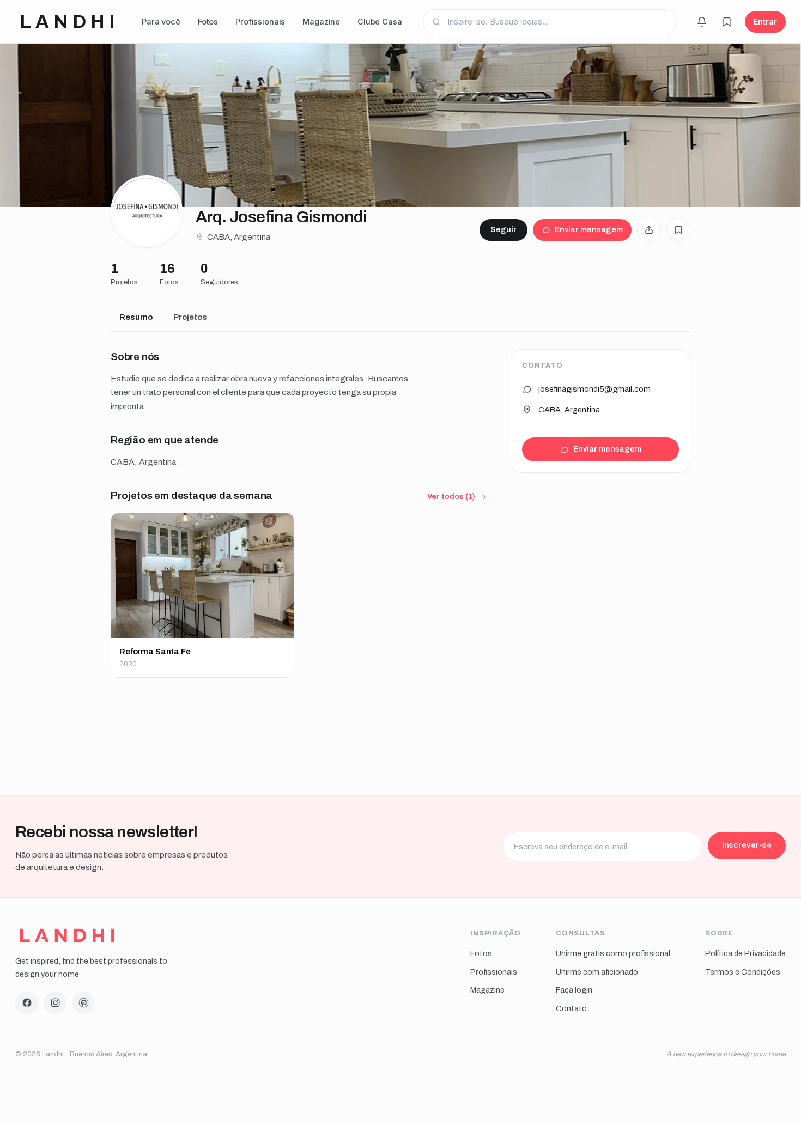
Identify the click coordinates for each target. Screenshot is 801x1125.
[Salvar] (678, 230)
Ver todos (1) (451, 496)
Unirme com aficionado (597, 972)
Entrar (765, 21)
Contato (571, 1008)
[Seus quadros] (726, 21)
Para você (161, 21)
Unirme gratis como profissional (613, 953)
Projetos (190, 317)
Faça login (574, 990)
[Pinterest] (83, 1003)
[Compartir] (649, 230)
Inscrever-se (747, 845)
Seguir (503, 230)
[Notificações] (701, 21)
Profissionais (260, 21)
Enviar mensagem (589, 230)
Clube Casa (379, 21)
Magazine (321, 21)
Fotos (208, 21)
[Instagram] (55, 1003)
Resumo (136, 317)
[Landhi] (67, 935)
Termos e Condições (742, 972)
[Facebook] (26, 1003)
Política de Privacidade (745, 953)
